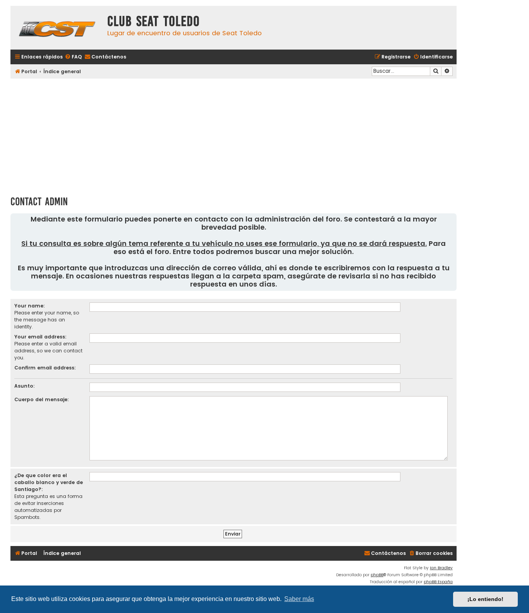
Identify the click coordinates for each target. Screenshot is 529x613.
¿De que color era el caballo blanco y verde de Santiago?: (48, 482)
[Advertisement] (233, 134)
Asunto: (24, 386)
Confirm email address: (45, 367)
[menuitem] (73, 57)
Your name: (29, 305)
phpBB (377, 575)
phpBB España (438, 582)
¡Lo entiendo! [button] (485, 599)
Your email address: (40, 336)
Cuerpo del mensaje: (41, 399)
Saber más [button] (299, 599)
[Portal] (56, 28)
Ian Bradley (441, 568)
